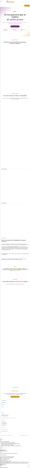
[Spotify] (6, 429)
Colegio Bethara (3, 422)
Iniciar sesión (27, 5)
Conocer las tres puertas (15, 26)
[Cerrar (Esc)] (0, 440)
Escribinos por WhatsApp (15, 396)
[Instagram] (2, 429)
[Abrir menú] (1, 1)
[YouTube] (4, 429)
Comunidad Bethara (4, 423)
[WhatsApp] (8, 429)
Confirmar (4, 464)
